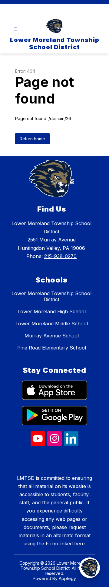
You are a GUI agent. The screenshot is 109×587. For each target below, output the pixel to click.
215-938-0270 (60, 256)
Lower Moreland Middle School (51, 324)
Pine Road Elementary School (51, 348)
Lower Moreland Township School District (51, 296)
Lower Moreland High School (52, 311)
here (79, 544)
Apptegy (67, 578)
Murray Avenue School (52, 336)
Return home (32, 138)
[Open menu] (15, 29)
